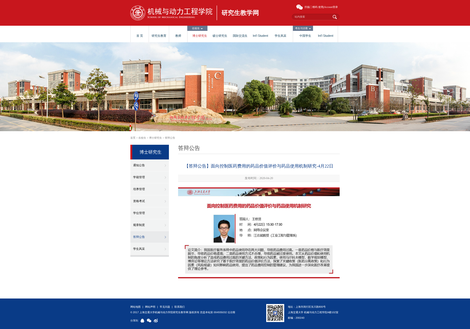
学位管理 (139, 213)
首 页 (139, 35)
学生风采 (280, 35)
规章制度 (139, 224)
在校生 (142, 137)
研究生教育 (159, 35)
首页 (132, 137)
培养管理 (139, 189)
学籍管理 (139, 177)
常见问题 (165, 306)
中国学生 (305, 35)
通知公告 (139, 165)
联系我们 (179, 306)
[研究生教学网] (171, 13)
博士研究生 (199, 35)
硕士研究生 (220, 35)
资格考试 (139, 201)
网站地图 (135, 306)
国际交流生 (240, 35)
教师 (178, 35)
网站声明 (150, 306)
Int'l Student (260, 35)
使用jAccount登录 (328, 7)
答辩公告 (170, 137)
